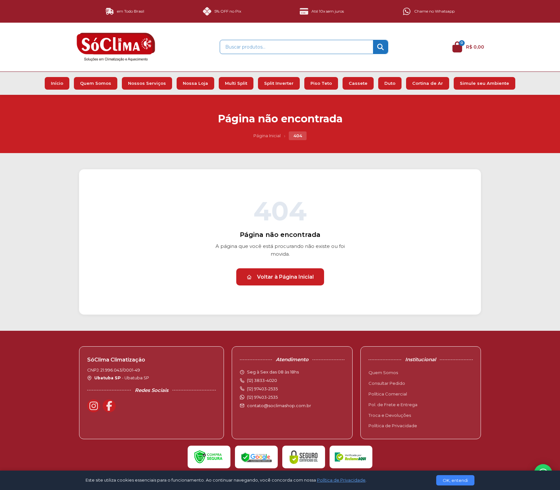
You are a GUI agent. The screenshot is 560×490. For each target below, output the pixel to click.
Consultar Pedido (386, 383)
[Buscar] (380, 47)
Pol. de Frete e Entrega (392, 404)
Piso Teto (321, 83)
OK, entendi (455, 480)
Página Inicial (267, 135)
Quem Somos (95, 83)
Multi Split (236, 83)
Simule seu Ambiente (484, 83)
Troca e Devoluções (389, 415)
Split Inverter (279, 83)
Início (57, 83)
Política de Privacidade (392, 425)
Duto (389, 83)
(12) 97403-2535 (262, 397)
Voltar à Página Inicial (285, 277)
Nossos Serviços (147, 83)
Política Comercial (387, 393)
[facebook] (109, 405)
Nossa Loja (195, 83)
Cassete (358, 83)
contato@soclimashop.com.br (279, 405)
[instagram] (93, 405)
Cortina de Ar (427, 83)
